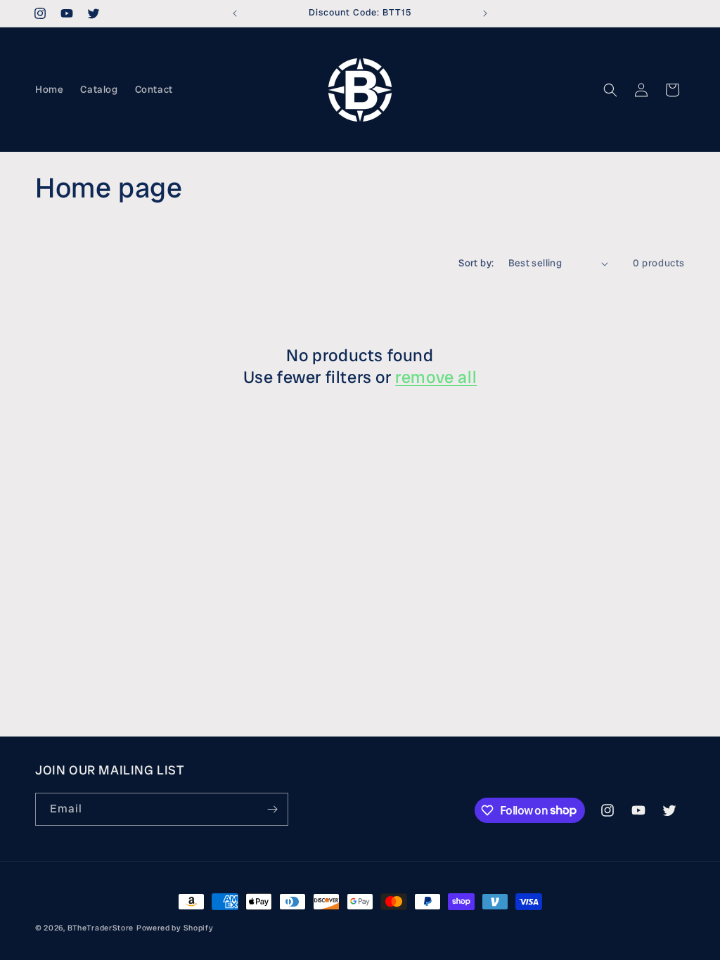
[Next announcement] (485, 13)
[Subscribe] (272, 809)
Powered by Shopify (175, 928)
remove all (436, 377)
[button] (610, 89)
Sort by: (476, 263)
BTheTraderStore (101, 928)
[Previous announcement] (234, 13)
